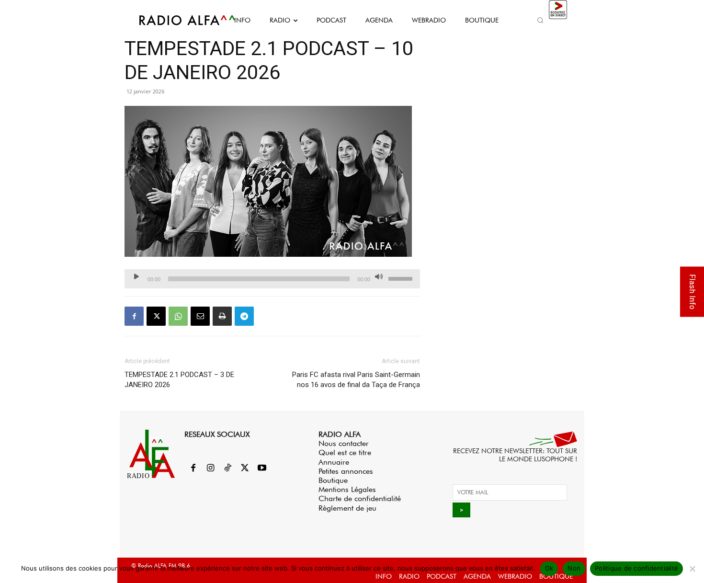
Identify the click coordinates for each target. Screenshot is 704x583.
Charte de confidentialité (359, 498)
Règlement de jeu (347, 508)
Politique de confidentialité (636, 568)
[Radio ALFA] (176, 20)
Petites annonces (345, 471)
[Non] (692, 568)
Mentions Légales (347, 489)
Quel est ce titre (344, 452)
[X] (156, 316)
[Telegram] (244, 316)
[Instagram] (210, 468)
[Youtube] (262, 468)
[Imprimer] (222, 316)
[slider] (401, 277)
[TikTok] (227, 468)
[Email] (200, 316)
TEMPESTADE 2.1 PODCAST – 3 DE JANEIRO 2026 (179, 379)
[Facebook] (134, 316)
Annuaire (333, 462)
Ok (549, 568)
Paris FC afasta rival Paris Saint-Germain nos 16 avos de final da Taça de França (356, 379)
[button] (540, 20)
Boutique (333, 480)
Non (574, 568)
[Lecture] (136, 276)
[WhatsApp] (178, 316)
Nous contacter (343, 443)
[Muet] (379, 276)
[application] (272, 278)
